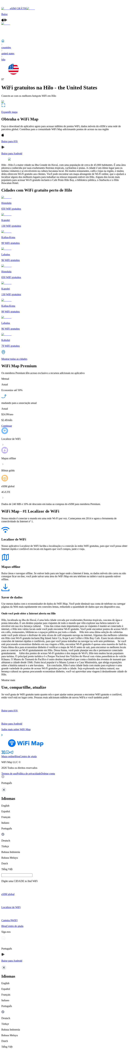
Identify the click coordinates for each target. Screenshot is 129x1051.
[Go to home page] (13, 5)
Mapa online (8, 756)
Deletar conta (48, 773)
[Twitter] (3, 753)
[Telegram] (11, 753)
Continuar (6, 425)
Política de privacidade (29, 773)
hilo (3, 59)
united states (7, 53)
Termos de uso (9, 773)
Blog (17, 756)
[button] (64, 780)
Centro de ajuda (28, 756)
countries (6, 47)
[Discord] (7, 753)
